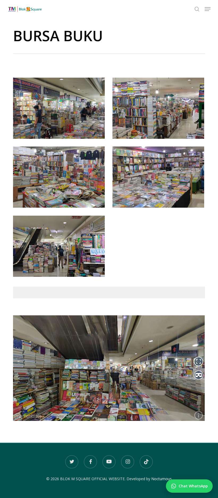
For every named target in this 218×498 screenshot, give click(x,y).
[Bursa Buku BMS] (160, 178)
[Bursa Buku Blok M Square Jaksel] (160, 109)
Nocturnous (161, 478)
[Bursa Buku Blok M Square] (60, 178)
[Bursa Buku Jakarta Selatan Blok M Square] (60, 247)
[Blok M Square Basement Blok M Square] (60, 109)
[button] (208, 9)
